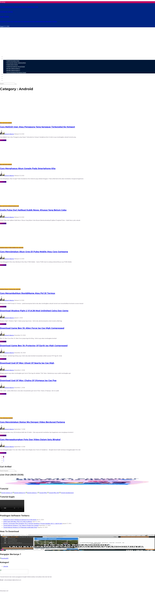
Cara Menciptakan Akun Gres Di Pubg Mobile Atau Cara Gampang (34, 251)
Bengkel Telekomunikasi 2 (13, 68)
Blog (4, 80)
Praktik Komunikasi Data (12, 61)
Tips (1, 418)
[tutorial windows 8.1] (19, 492)
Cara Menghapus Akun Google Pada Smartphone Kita (27, 168)
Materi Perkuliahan (10, 59)
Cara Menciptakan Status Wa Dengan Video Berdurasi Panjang (32, 422)
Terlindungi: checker (6, 12)
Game (6, 247)
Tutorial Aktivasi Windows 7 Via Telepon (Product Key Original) (21, 525)
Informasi (5, 418)
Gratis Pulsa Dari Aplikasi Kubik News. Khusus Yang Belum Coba (33, 210)
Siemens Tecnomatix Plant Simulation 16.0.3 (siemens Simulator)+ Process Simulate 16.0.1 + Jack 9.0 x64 (32, 523)
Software (6, 74)
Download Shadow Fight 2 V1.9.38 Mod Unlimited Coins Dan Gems (34, 311)
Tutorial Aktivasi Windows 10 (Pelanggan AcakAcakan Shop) (20, 527)
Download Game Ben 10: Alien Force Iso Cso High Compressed (32, 328)
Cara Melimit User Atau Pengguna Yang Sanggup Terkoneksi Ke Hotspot (37, 127)
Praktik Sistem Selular (12, 64)
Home (5, 57)
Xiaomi (7, 289)
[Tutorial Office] (42, 492)
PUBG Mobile (12, 247)
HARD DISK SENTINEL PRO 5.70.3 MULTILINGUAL (17, 521)
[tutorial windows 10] (6, 492)
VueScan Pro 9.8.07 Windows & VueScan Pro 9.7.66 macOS (19, 519)
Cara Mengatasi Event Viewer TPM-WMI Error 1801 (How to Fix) (19, 7)
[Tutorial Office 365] (53, 492)
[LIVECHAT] (77, 484)
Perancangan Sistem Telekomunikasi (16, 62)
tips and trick (3, 123)
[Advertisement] (77, 43)
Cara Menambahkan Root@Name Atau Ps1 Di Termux (27, 293)
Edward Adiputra (9, 134)
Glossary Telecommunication (13, 76)
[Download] (4, 558)
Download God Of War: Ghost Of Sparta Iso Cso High (27, 363)
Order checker (4, 16)
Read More (3, 140)
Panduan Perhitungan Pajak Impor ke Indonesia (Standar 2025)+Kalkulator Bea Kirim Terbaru (28, 21)
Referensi (6, 78)
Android (9, 123)
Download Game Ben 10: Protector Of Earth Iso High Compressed (33, 345)
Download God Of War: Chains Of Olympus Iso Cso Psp (28, 380)
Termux (11, 289)
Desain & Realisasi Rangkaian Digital (16, 72)
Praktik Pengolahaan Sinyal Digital (15, 66)
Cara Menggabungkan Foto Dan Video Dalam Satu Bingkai (30, 439)
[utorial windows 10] (31, 492)
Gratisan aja (15, 206)
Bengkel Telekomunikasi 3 (13, 70)
